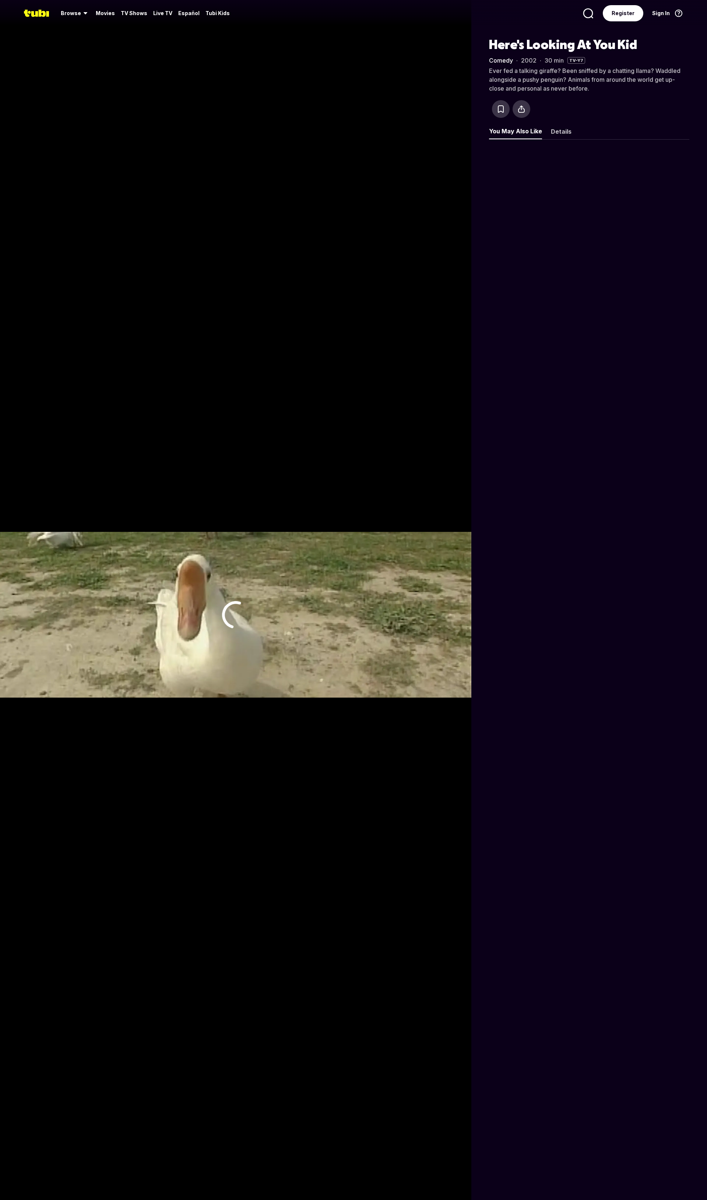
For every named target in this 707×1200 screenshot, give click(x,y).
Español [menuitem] (189, 13)
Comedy (501, 60)
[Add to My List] (501, 109)
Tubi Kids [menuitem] (217, 13)
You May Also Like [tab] (515, 131)
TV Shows (134, 13)
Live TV (162, 13)
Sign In (661, 13)
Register (623, 13)
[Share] (521, 109)
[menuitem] (75, 13)
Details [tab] (561, 131)
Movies (105, 13)
